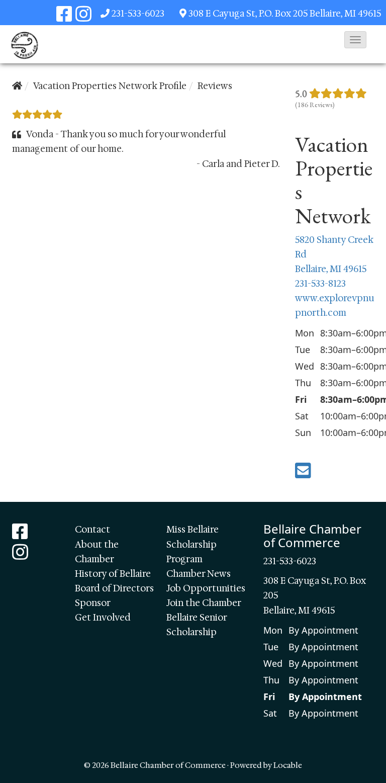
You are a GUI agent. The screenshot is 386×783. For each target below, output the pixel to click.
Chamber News (198, 574)
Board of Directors (114, 588)
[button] (355, 39)
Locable (287, 765)
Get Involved (103, 618)
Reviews (215, 86)
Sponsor (93, 603)
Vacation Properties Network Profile (109, 86)
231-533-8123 (320, 284)
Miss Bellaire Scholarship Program (192, 544)
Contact (92, 530)
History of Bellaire (113, 574)
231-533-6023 (138, 14)
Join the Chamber (203, 603)
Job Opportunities (205, 588)
